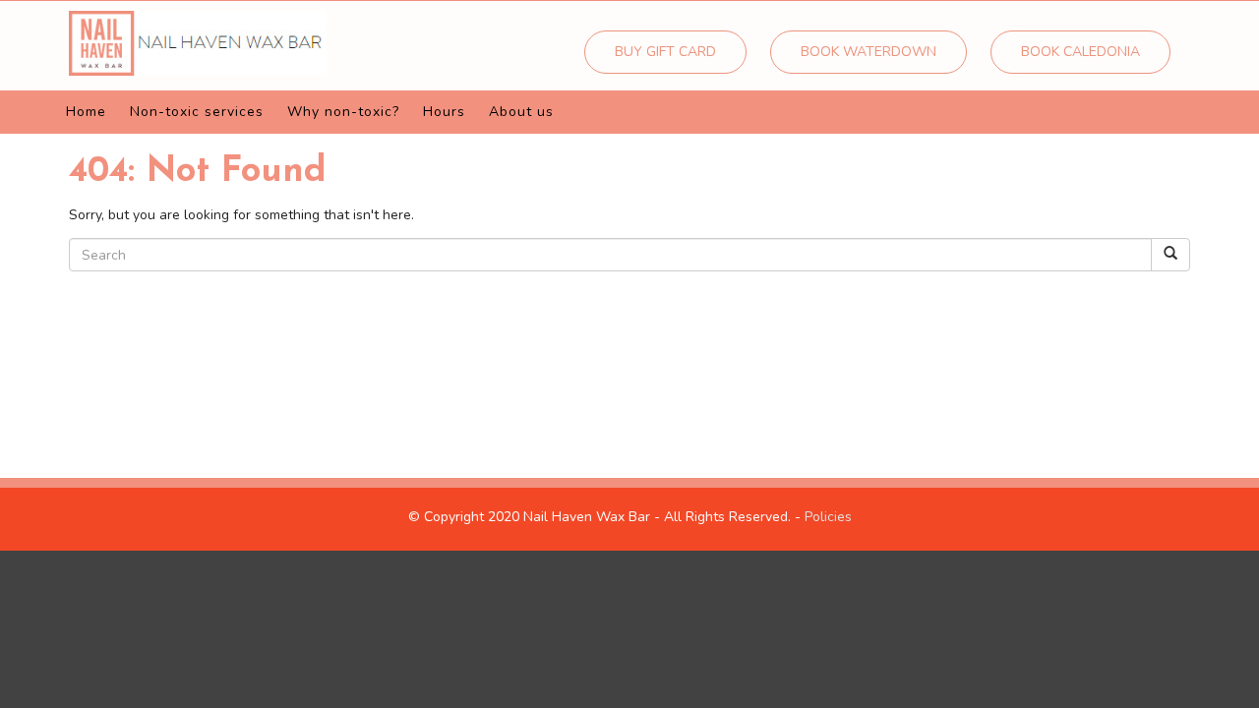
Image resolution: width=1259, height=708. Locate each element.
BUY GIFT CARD (665, 51)
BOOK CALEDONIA (1080, 51)
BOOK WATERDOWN (868, 51)
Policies (828, 516)
